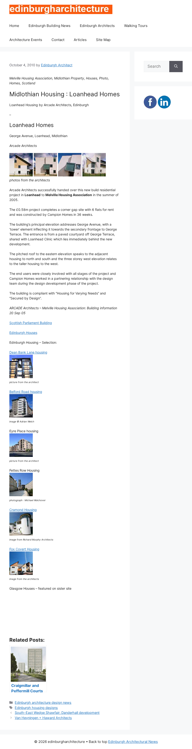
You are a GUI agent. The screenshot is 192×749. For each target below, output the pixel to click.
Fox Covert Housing (24, 549)
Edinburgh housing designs (36, 708)
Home (14, 25)
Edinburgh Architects (97, 25)
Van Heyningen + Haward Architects (43, 718)
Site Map (103, 39)
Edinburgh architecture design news (43, 702)
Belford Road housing (25, 392)
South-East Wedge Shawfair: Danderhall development (57, 713)
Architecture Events (25, 39)
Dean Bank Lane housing (28, 352)
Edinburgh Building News (49, 25)
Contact (58, 39)
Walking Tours (136, 25)
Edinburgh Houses (23, 333)
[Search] (176, 66)
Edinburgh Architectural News (133, 741)
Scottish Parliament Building (30, 323)
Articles (80, 39)
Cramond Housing (23, 510)
